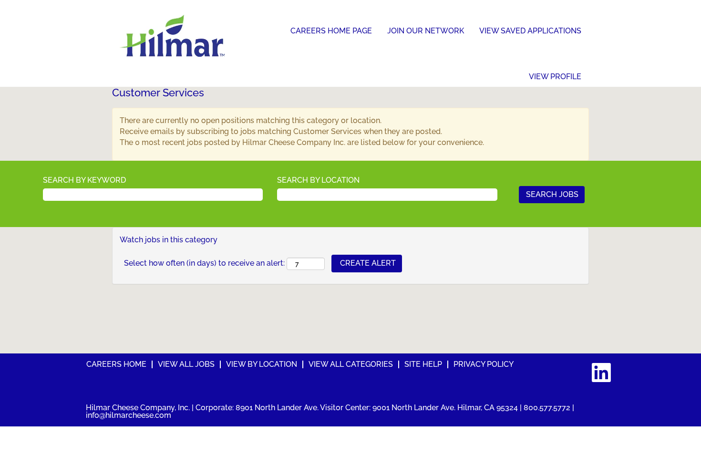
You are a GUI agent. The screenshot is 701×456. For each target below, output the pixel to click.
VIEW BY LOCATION (261, 364)
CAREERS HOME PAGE (331, 30)
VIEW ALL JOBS (186, 364)
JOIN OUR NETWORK (425, 30)
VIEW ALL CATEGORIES (351, 364)
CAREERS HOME (116, 364)
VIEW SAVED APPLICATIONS (530, 30)
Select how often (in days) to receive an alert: (204, 263)
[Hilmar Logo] (172, 35)
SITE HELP (423, 364)
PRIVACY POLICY (484, 364)
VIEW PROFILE (555, 77)
